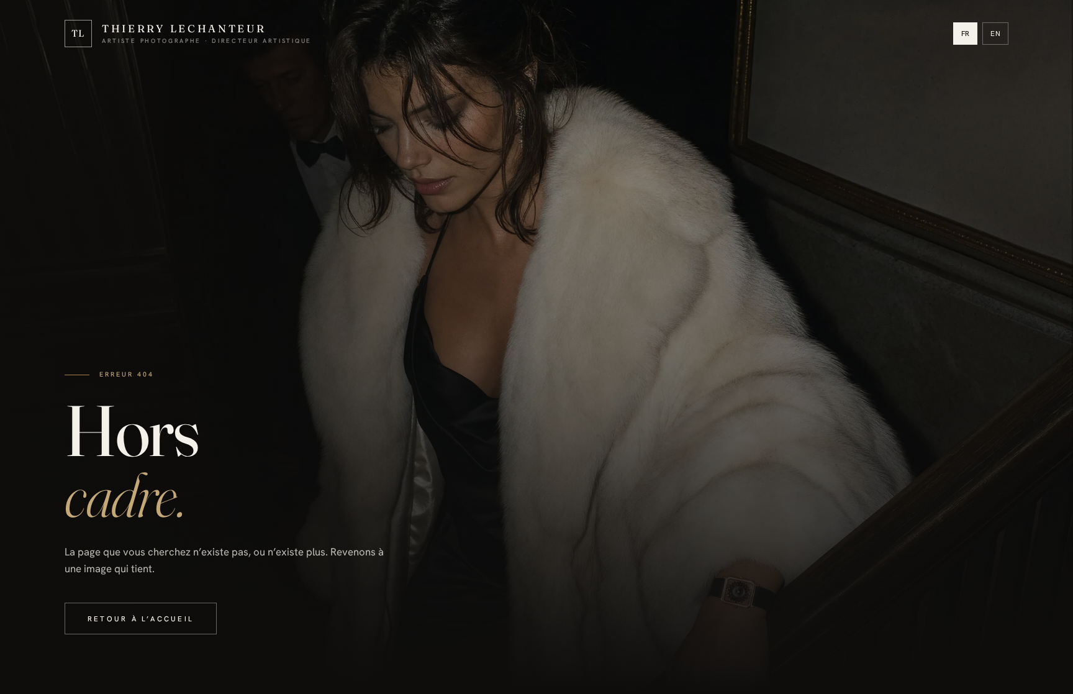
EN (995, 33)
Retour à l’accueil (141, 618)
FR (965, 33)
